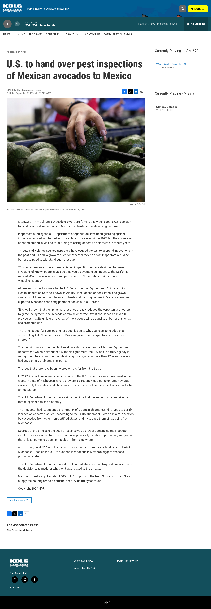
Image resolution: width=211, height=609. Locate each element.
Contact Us (92, 34)
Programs (36, 34)
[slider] (22, 24)
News (6, 34)
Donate (199, 8)
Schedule (52, 34)
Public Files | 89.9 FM (127, 561)
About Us (72, 34)
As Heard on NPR (16, 51)
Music (21, 34)
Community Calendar (118, 34)
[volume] (17, 24)
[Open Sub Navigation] (13, 34)
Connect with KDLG (83, 561)
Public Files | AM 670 (84, 568)
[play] (7, 24)
